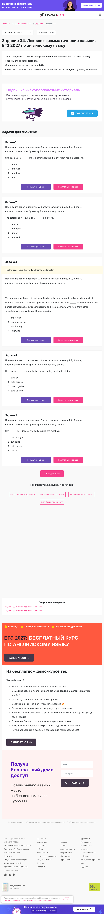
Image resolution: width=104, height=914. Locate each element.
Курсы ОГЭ (85, 838)
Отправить (73, 782)
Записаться (17, 658)
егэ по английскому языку (22, 494)
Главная (6, 24)
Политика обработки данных (16, 849)
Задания (39, 24)
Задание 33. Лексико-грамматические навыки (25, 607)
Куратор (86, 856)
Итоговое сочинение (48, 856)
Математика (42, 842)
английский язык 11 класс (82, 494)
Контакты (8, 856)
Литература (65, 856)
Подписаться (84, 113)
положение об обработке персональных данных (73, 822)
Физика (63, 842)
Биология (41, 867)
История (40, 863)
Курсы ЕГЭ (41, 838)
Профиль (42, 845)
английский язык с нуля (52, 502)
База (41, 849)
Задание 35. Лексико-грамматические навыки (25, 611)
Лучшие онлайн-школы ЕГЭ (16, 867)
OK (67, 899)
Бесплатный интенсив (68, 187)
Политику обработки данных (15, 900)
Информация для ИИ (13, 863)
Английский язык (67, 849)
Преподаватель (89, 852)
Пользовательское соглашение (17, 845)
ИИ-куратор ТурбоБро (90, 860)
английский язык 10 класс (52, 494)
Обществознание (44, 860)
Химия (63, 845)
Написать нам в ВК (12, 852)
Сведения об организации (15, 860)
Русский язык (42, 852)
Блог (82, 863)
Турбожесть (65, 860)
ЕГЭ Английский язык (22, 24)
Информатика (66, 852)
